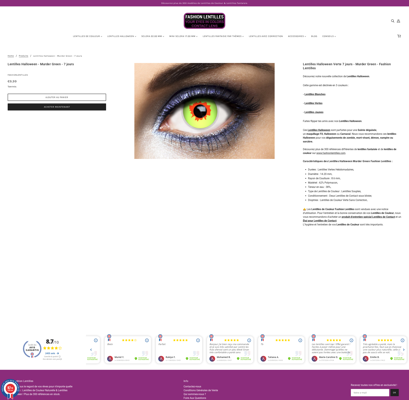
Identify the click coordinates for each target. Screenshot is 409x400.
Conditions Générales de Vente (201, 390)
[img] (393, 21)
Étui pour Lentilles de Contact (319, 220)
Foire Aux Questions (195, 398)
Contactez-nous (192, 386)
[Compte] (398, 21)
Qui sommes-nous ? (195, 394)
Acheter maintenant (57, 107)
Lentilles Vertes (313, 103)
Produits (23, 56)
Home (11, 56)
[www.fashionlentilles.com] (204, 20)
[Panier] (399, 36)
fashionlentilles (18, 75)
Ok (394, 392)
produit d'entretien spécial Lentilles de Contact (368, 216)
